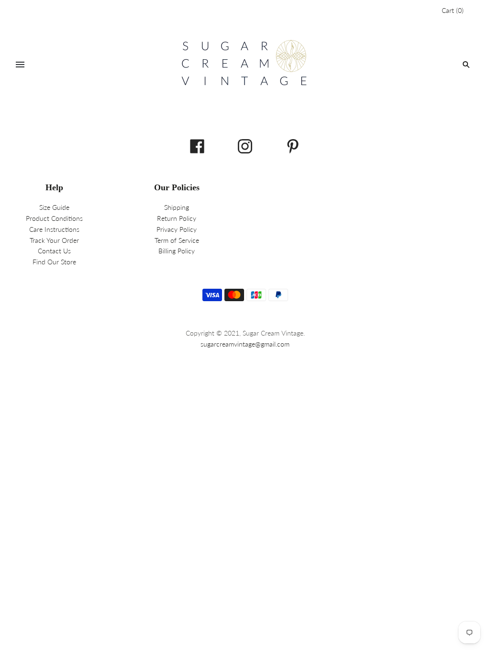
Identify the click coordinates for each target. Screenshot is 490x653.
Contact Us (54, 251)
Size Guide (54, 207)
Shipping (176, 207)
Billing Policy (176, 251)
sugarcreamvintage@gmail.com (245, 344)
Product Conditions (54, 218)
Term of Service (177, 240)
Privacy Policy (176, 229)
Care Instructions (54, 229)
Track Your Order (54, 240)
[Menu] (20, 64)
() (453, 10)
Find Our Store (54, 262)
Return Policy (176, 218)
